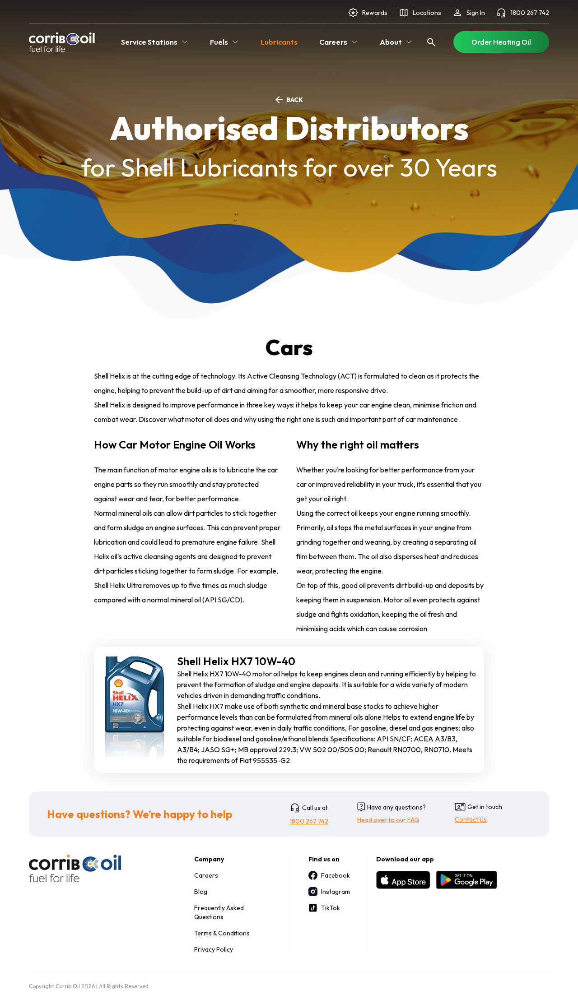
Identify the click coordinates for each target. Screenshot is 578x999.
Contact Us (471, 819)
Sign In (475, 13)
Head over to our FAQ (388, 820)
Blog (200, 892)
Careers (206, 875)
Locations (427, 13)
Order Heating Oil (501, 41)
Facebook (335, 875)
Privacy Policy (213, 949)
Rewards (374, 13)
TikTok (330, 908)
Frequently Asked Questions (219, 912)
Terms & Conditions (222, 933)
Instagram (335, 892)
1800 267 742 (529, 13)
